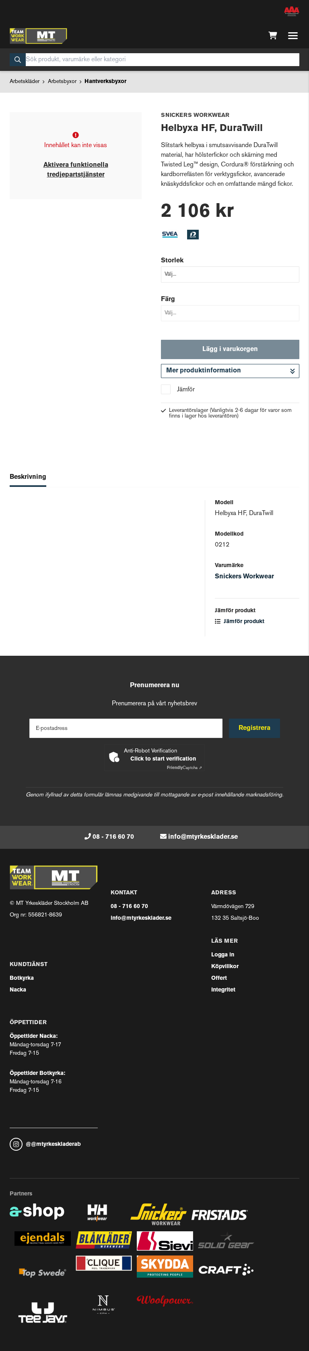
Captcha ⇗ (184, 768)
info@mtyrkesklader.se (203, 837)
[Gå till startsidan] (38, 36)
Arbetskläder (24, 81)
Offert (219, 978)
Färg (168, 299)
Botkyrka (22, 978)
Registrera (254, 728)
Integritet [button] (223, 990)
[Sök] (18, 59)
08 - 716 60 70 (113, 837)
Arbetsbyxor (62, 81)
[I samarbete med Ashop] (37, 1217)
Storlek (172, 261)
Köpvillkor (225, 966)
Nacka (18, 990)
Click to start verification (163, 759)
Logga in (222, 955)
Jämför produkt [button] (243, 621)
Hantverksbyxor (105, 81)
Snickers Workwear (244, 577)
